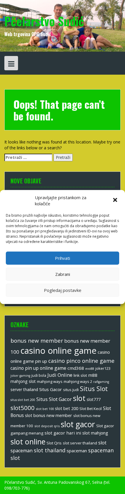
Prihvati (62, 258)
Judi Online (59, 375)
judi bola (38, 375)
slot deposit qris (47, 426)
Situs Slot (94, 388)
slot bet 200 (66, 408)
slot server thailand (80, 443)
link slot (80, 375)
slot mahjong (95, 433)
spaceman (77, 450)
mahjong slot (23, 381)
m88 (92, 375)
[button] (115, 200)
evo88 (89, 369)
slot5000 (22, 408)
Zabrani (62, 274)
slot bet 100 (45, 409)
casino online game (58, 350)
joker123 (102, 368)
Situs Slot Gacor (54, 399)
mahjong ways (50, 381)
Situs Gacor (50, 389)
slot (79, 398)
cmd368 (75, 368)
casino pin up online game (38, 368)
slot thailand (49, 450)
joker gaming (20, 376)
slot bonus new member (48, 415)
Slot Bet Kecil (90, 408)
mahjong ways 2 (78, 381)
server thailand (24, 389)
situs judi (71, 389)
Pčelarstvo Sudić (44, 21)
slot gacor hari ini (62, 433)
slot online (27, 441)
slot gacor (78, 424)
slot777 (94, 399)
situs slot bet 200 (22, 400)
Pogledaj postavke (62, 290)
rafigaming (101, 382)
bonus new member (36, 340)
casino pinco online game (81, 360)
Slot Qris (54, 443)
